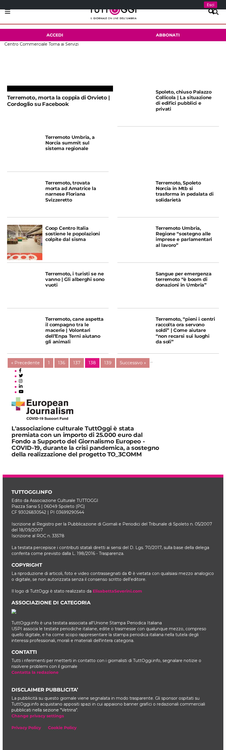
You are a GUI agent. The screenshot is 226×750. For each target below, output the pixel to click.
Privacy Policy (26, 727)
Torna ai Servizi (64, 44)
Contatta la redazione (35, 672)
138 (92, 362)
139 (108, 362)
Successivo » (133, 362)
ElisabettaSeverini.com (117, 591)
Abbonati (168, 35)
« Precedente (25, 362)
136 (61, 362)
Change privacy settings (37, 716)
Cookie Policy (62, 727)
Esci (210, 4)
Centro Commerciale (25, 44)
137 (76, 362)
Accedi (54, 35)
